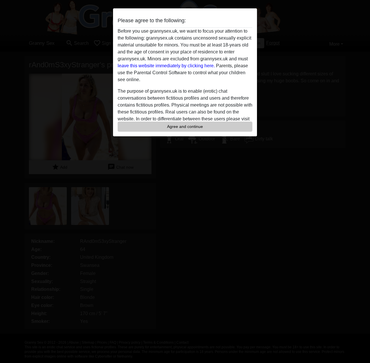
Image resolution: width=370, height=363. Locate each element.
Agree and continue (185, 126)
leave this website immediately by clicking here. (166, 65)
